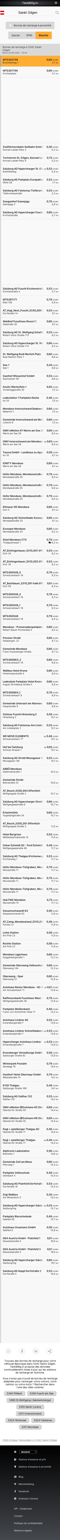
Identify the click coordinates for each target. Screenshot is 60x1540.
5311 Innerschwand (30, 1413)
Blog (21, 1476)
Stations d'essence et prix (32, 1459)
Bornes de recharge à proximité (32, 25)
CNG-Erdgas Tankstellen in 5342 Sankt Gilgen (30, 1440)
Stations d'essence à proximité (35, 1466)
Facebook (24, 1491)
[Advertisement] (30, 110)
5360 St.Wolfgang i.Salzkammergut (30, 1400)
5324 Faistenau (43, 1420)
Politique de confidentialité (28, 1523)
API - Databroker (23, 1508)
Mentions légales (23, 1530)
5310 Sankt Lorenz (30, 1406)
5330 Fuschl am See (41, 1393)
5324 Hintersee (17, 1420)
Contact (18, 1516)
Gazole (16, 35)
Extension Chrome (28, 1498)
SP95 (29, 35)
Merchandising (26, 1484)
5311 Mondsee (30, 1427)
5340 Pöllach (14, 1393)
